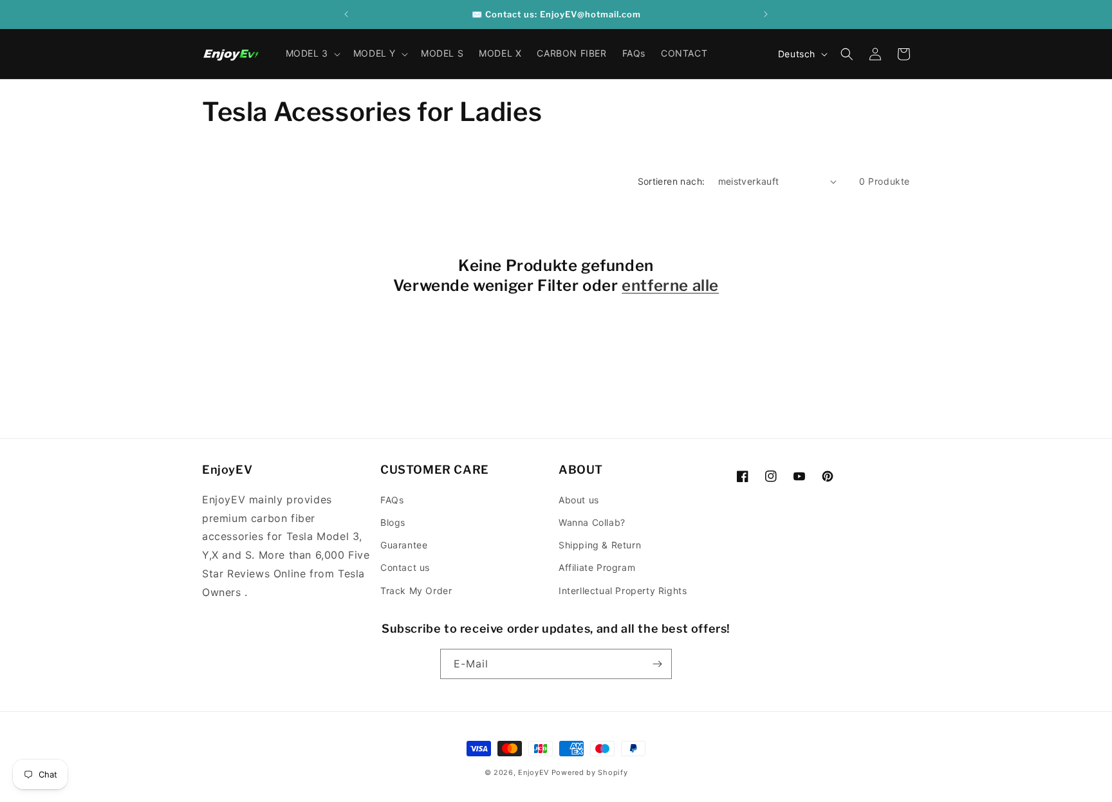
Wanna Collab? (592, 522)
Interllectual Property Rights (623, 590)
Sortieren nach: (671, 181)
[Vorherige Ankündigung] (346, 14)
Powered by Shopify (589, 772)
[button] (312, 53)
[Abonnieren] (657, 664)
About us (579, 499)
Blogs (392, 522)
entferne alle (670, 285)
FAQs (391, 499)
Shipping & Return (600, 544)
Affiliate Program (597, 567)
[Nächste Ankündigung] (766, 14)
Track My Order (416, 590)
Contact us (405, 567)
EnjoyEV (533, 772)
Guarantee (403, 544)
